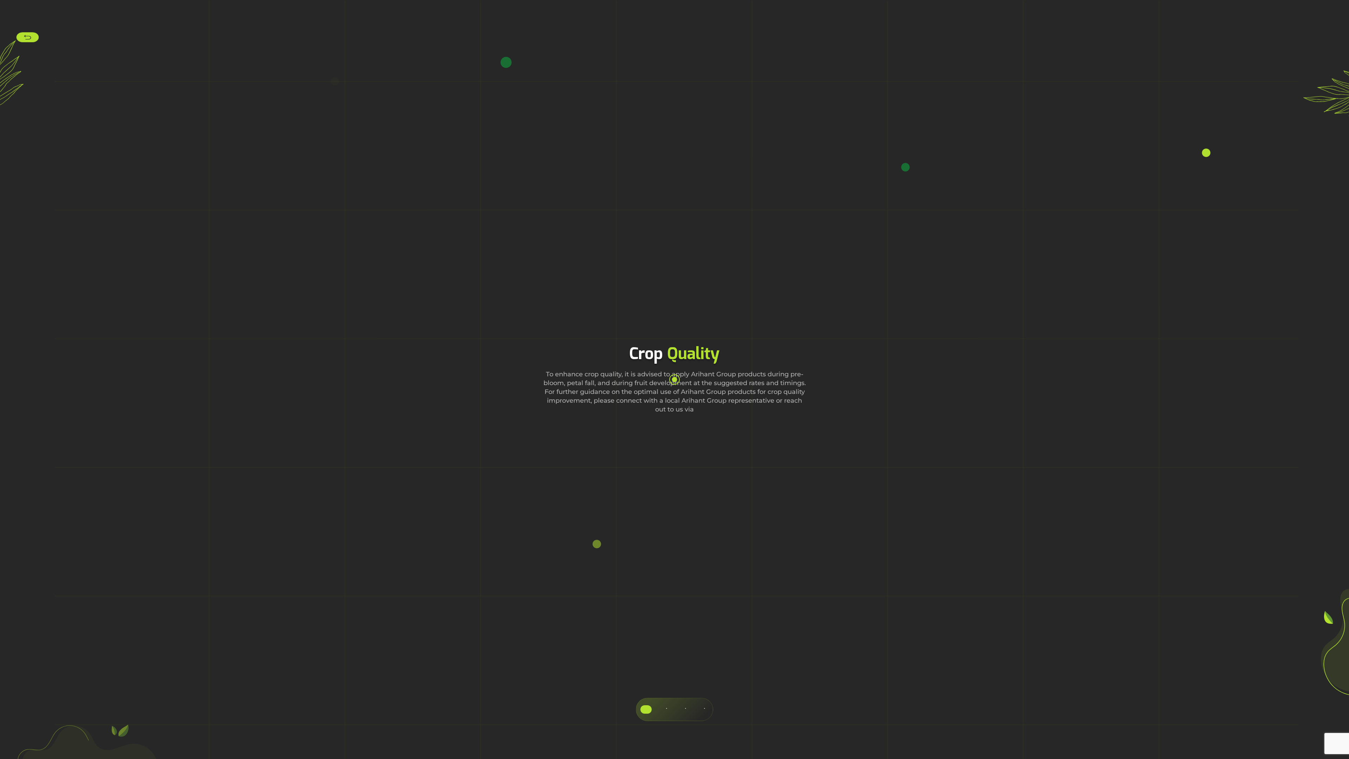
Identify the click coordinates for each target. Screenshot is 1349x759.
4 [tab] (704, 709)
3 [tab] (685, 709)
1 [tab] (646, 709)
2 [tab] (666, 709)
